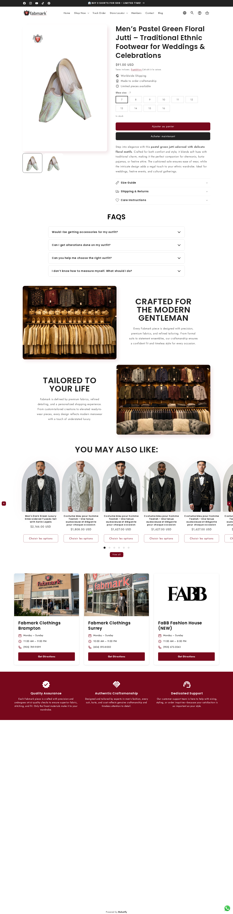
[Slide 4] (119, 547)
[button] (81, 13)
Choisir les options (41, 538)
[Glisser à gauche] (4, 503)
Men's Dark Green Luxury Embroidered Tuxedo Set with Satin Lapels (40, 519)
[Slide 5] (123, 547)
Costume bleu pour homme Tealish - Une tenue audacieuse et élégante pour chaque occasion (81, 520)
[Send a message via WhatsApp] (227, 908)
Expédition (136, 69)
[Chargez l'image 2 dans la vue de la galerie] (53, 163)
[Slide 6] (128, 547)
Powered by (116, 911)
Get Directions (46, 656)
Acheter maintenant (163, 136)
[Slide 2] (109, 547)
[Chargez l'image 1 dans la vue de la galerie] (32, 163)
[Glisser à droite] (229, 503)
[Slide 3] (114, 547)
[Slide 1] (104, 547)
